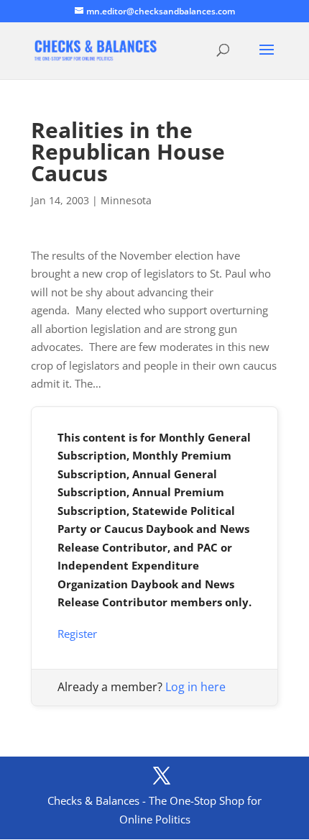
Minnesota (126, 200)
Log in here (195, 687)
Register (77, 633)
